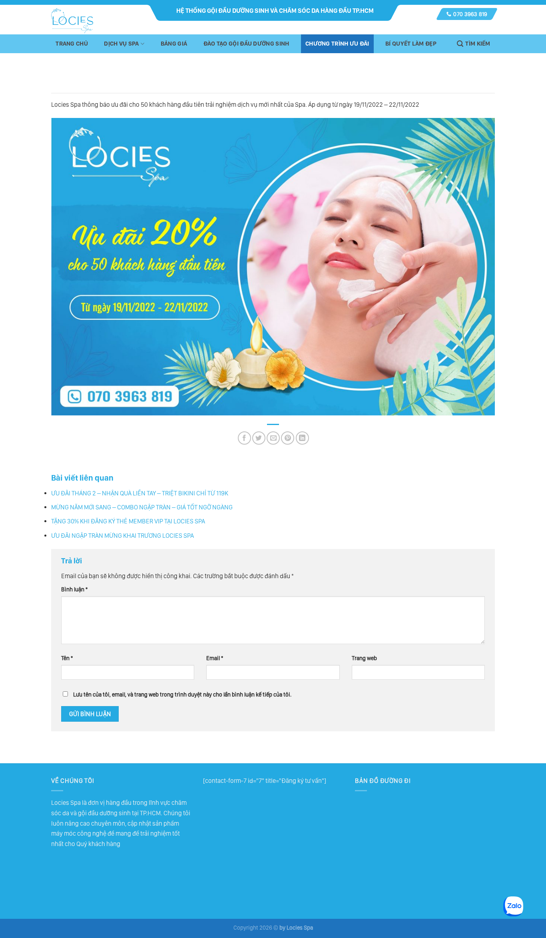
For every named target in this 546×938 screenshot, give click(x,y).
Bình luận (74, 589)
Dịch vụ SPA (121, 43)
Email (214, 658)
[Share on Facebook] (244, 438)
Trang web (364, 658)
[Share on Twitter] (258, 438)
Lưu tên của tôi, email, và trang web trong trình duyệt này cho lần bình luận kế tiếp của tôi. (182, 694)
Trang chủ (72, 43)
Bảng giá (174, 43)
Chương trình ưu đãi (337, 43)
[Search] (473, 43)
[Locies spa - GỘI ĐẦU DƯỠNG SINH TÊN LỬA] (72, 21)
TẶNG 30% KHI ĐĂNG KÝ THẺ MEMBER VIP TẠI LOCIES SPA (128, 521)
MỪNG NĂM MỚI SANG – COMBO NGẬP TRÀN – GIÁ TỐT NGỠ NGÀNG (142, 507)
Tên (67, 658)
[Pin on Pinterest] (287, 438)
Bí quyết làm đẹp (410, 43)
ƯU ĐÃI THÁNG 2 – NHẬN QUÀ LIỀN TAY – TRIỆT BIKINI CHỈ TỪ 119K (139, 493)
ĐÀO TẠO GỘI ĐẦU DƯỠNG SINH (246, 43)
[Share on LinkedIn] (302, 438)
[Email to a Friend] (273, 438)
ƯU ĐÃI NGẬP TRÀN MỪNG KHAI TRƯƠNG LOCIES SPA (122, 535)
